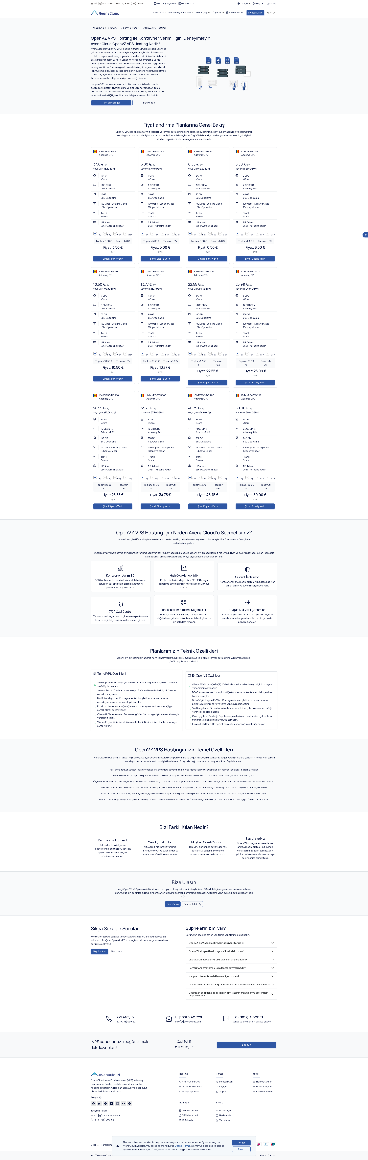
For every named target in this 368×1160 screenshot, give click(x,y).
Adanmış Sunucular (192, 1086)
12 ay (130, 234)
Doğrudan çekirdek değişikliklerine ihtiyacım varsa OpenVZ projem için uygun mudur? (228, 994)
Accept (241, 1142)
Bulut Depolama (190, 1091)
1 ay (99, 234)
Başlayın (246, 1044)
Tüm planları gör (111, 102)
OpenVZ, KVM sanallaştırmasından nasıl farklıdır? (216, 943)
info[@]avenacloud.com (107, 3)
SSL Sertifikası (190, 1110)
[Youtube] (123, 1103)
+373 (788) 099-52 (134, 3)
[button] (243, 3)
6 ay (119, 234)
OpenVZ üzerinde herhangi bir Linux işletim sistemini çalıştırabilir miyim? (229, 984)
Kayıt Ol (223, 1086)
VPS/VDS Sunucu (191, 1081)
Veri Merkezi (225, 1120)
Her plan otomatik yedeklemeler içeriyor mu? (214, 976)
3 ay (109, 234)
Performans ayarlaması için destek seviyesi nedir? (217, 967)
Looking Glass (119, 203)
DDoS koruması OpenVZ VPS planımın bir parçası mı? (218, 959)
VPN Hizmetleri (190, 1115)
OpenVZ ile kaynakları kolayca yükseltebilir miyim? (217, 951)
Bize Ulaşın (149, 102)
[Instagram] (117, 1103)
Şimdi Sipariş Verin (113, 258)
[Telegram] (129, 1103)
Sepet (222, 1091)
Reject (241, 1149)
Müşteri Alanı (226, 1081)
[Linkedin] (111, 1103)
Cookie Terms (182, 1146)
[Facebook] (93, 1103)
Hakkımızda (225, 1115)
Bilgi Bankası (99, 951)
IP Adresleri (188, 1120)
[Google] (105, 1103)
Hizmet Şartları (264, 1081)
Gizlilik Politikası (264, 1086)
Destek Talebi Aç (192, 904)
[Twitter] (99, 1103)
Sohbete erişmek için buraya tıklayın (251, 1021)
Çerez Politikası (264, 1091)
